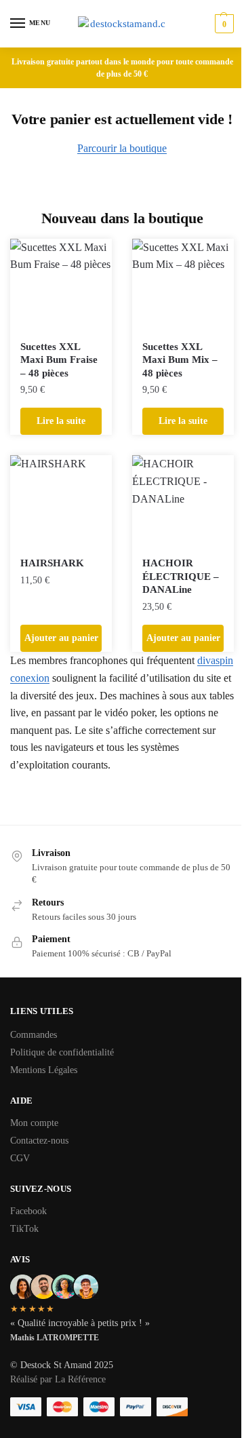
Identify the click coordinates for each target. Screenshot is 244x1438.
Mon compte (34, 1123)
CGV (20, 1158)
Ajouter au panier (61, 638)
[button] (222, 23)
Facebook (28, 1211)
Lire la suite (61, 421)
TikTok (24, 1229)
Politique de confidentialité (62, 1052)
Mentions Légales (43, 1070)
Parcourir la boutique (122, 148)
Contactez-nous (39, 1140)
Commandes (33, 1035)
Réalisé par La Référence (58, 1379)
